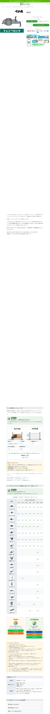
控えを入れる (21, 470)
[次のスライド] (23, 21)
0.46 (37, 610)
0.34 (19, 513)
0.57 (19, 539)
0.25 (41, 533)
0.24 (19, 526)
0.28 (26, 507)
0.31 (22, 513)
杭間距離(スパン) (34, 441)
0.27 (30, 533)
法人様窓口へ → (35, 631)
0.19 (30, 507)
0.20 (30, 513)
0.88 (37, 558)
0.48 (26, 546)
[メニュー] (1, 4)
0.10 (30, 526)
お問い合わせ (25, 480)
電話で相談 (16, 633)
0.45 (30, 539)
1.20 (22, 578)
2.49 (37, 584)
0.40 (30, 546)
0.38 (22, 533)
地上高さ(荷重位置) (11, 446)
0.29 (26, 513)
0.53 (22, 546)
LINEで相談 (16, 630)
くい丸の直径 (22, 441)
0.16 (41, 507)
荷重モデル (10, 441)
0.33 (22, 507)
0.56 (19, 546)
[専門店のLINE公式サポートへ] (37, 42)
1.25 (37, 597)
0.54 (22, 539)
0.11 (26, 526)
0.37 (37, 546)
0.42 (37, 571)
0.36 (19, 507)
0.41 (19, 533)
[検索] (3, 4)
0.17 (34, 507)
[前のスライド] (1, 21)
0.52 (26, 539)
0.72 (34, 604)
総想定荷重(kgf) (22, 446)
